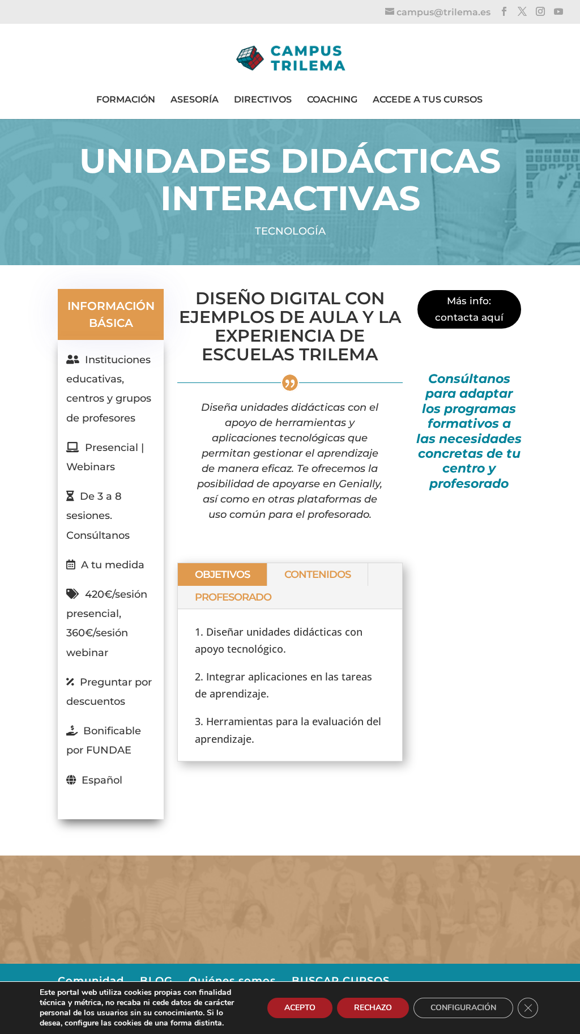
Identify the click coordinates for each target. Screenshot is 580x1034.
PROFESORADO (233, 597)
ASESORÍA (194, 99)
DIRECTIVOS (263, 99)
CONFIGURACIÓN (463, 1007)
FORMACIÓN (125, 99)
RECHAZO (373, 1007)
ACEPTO (299, 1007)
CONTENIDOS (317, 574)
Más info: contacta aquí (469, 309)
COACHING (332, 99)
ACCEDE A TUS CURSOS (428, 99)
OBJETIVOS (222, 574)
